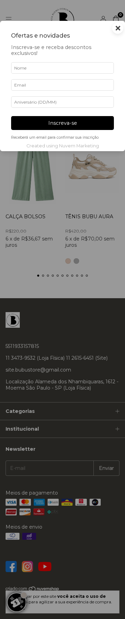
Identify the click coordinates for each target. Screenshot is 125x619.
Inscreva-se (62, 123)
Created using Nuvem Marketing (62, 145)
